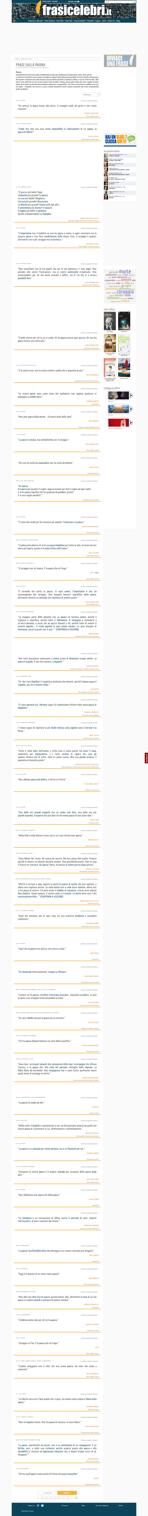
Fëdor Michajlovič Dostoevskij (87, 765)
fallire (29, 132)
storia (93, 846)
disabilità (82, 1136)
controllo (108, 283)
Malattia (24, 1120)
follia (20, 1070)
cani (121, 298)
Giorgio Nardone (114, 173)
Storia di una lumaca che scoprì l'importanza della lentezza (40, 1013)
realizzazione (73, 128)
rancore (48, 207)
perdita (96, 500)
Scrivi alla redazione (102, 1505)
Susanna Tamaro (93, 1407)
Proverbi (90, 21)
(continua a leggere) (67, 629)
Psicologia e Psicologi (28, 365)
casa (40, 884)
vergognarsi (54, 1070)
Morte (23, 411)
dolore (44, 779)
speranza (95, 285)
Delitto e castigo (26, 745)
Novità (121, 1505)
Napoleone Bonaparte (90, 526)
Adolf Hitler (94, 467)
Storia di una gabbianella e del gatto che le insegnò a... (39, 989)
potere (129, 277)
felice (26, 858)
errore (22, 201)
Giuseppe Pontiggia (92, 1133)
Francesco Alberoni (91, 1225)
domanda (27, 971)
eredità (37, 1250)
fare (29, 278)
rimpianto (79, 669)
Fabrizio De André (92, 1324)
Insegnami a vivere (27, 853)
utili (48, 204)
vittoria (60, 727)
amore (88, 500)
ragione (73, 727)
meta (47, 548)
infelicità (84, 871)
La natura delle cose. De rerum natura (33, 1097)
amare (64, 617)
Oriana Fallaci (93, 840)
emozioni (58, 1451)
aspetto (30, 1422)
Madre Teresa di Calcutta (89, 218)
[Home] (74, 9)
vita (68, 416)
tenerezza (22, 629)
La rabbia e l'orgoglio (28, 830)
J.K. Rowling (112, 182)
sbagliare (22, 707)
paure (49, 268)
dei (93, 1113)
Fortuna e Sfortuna (27, 910)
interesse (68, 522)
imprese (88, 1067)
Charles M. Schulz (114, 187)
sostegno (95, 1005)
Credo (21, 128)
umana (32, 439)
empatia (92, 1182)
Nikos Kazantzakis (92, 1426)
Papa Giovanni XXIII (92, 282)
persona (30, 623)
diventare (74, 658)
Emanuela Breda (93, 401)
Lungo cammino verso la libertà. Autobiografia (36, 1361)
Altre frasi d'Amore (27, 611)
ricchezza (49, 1448)
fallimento (87, 139)
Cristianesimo (25, 1315)
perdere (62, 492)
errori (72, 221)
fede (110, 277)
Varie (104, 21)
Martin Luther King (92, 113)
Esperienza (24, 1468)
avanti (67, 1493)
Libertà (23, 1394)
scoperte (46, 812)
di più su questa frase (90, 101)
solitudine (108, 293)
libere (88, 1399)
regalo (23, 210)
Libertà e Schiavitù (27, 1417)
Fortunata (54, 994)
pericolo (63, 1067)
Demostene (95, 689)
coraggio (91, 116)
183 (76, 1498)
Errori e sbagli (26, 187)
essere (64, 626)
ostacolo (23, 195)
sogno (90, 128)
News (83, 1505)
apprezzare (48, 1451)
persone (47, 617)
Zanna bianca (25, 1245)
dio (123, 286)
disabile (36, 1125)
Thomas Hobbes (114, 196)
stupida (29, 661)
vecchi (90, 658)
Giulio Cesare (94, 1199)
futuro (122, 283)
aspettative (87, 1432)
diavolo (111, 286)
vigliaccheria (41, 754)
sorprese (29, 815)
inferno (23, 1320)
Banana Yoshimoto (92, 712)
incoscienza (90, 246)
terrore (88, 727)
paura (35, 105)
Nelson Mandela (93, 375)
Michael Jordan (93, 1153)
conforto (85, 1005)
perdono (42, 210)
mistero (81, 887)
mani (35, 750)
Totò (92, 573)
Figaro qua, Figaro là (27, 563)
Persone (43, 704)
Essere (43, 204)
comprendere (110, 280)
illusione (72, 1148)
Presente (24, 1268)
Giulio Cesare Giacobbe (116, 159)
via (80, 750)
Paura (23, 100)
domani (89, 1284)
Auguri (98, 21)
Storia (38, 835)
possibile (22, 278)
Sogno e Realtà (26, 123)
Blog (118, 21)
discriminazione (89, 1136)
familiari (36, 681)
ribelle (30, 1018)
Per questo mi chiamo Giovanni (30, 1440)
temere (68, 462)
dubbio (60, 890)
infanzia (92, 556)
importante (25, 233)
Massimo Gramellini (115, 164)
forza (20, 730)
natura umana (77, 767)
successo (95, 381)
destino (86, 926)
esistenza (111, 295)
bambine (60, 545)
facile (31, 198)
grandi (37, 812)
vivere (56, 658)
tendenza (79, 915)
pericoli (113, 272)
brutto (38, 207)
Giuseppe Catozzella (91, 1304)
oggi (93, 1284)
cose (70, 1064)
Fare (50, 757)
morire (92, 348)
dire (72, 757)
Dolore (23, 774)
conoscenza (57, 1064)
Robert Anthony (113, 168)
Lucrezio (95, 1107)
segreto (29, 626)
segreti (96, 473)
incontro (26, 1221)
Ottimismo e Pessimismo (28, 1036)
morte (42, 416)
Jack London (94, 1255)
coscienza (71, 890)
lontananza (91, 871)
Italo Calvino (94, 553)
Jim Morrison (94, 421)
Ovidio (96, 1478)
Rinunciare (42, 201)
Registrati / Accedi (50, 1)
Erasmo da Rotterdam (90, 1078)
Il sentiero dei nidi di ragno (29, 540)
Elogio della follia (27, 1059)
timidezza (27, 1218)
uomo (23, 545)
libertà (92, 1409)
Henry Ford (94, 820)
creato (34, 1102)
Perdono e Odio (26, 676)
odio (46, 684)
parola (83, 757)
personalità (89, 381)
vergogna (76, 620)
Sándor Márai (94, 634)
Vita (26, 835)
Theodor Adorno (92, 923)
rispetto (21, 684)
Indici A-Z (111, 21)
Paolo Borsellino (92, 345)
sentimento (25, 207)
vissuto (67, 893)
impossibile (57, 128)
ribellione (91, 1028)
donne (133, 289)
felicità (24, 204)
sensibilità (23, 1451)
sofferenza (92, 427)
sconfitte (95, 1051)
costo (88, 489)
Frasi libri (68, 21)
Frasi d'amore (50, 21)
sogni (96, 139)
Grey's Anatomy (29, 481)
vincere (64, 1300)
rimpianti (57, 661)
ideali (88, 348)
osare (114, 277)
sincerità (87, 767)
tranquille (72, 1473)
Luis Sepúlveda (93, 1002)
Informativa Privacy (27, 1511)
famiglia (47, 213)
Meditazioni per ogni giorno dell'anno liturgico (36, 879)
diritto (21, 1448)
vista (51, 1067)
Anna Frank (94, 953)
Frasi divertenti (80, 21)
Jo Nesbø (112, 178)
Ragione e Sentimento (28, 722)
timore (39, 684)
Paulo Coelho (93, 136)
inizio (86, 715)
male (126, 275)
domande (86, 982)
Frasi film (59, 21)
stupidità (85, 669)
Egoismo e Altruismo (27, 1166)
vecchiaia (91, 669)
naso (93, 750)
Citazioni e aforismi (35, 21)
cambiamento (68, 767)
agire (92, 823)
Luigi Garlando (93, 1459)
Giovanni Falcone (92, 244)
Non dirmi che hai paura (28, 1291)
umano (71, 626)
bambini (118, 280)
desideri (119, 295)
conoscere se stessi (115, 301)
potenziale (73, 271)
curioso (65, 754)
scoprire (39, 815)
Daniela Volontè (92, 869)
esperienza (91, 1484)
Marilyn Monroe (92, 666)
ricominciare (63, 704)
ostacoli (43, 1064)
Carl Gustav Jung (92, 1179)
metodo (61, 1171)
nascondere (43, 462)
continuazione (25, 896)
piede (33, 396)
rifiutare (62, 971)
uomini (58, 522)
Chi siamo (65, 1505)
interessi (91, 532)
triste (41, 626)
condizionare (50, 236)
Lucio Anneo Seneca (91, 784)
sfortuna (95, 926)
